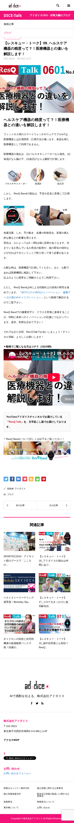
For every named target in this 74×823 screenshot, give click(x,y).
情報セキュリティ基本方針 (16, 788)
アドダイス (20, 488)
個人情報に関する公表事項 (50, 788)
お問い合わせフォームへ (17, 773)
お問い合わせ (43, 807)
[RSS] (42, 703)
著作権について (11, 807)
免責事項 (8, 802)
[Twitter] (37, 703)
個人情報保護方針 (12, 794)
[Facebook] (31, 703)
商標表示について (45, 802)
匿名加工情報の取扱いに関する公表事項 (53, 795)
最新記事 (9, 24)
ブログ (7, 32)
